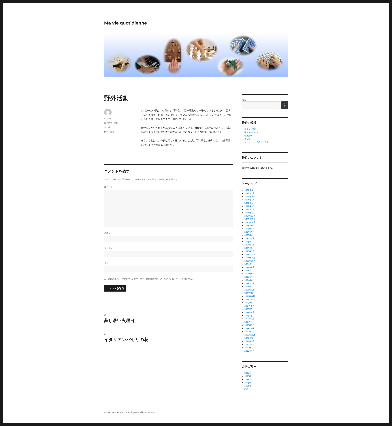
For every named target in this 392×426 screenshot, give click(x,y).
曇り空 (247, 139)
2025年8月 (249, 228)
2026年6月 (249, 196)
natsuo (107, 118)
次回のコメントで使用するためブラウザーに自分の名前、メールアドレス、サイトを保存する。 (151, 279)
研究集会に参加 (251, 132)
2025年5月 (249, 238)
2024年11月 (249, 257)
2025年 (247, 382)
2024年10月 (249, 261)
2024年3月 (249, 283)
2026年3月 (249, 206)
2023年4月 (249, 318)
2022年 (247, 373)
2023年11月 (249, 296)
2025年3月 (249, 244)
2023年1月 (249, 328)
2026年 (247, 386)
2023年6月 (249, 312)
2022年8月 (249, 344)
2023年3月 (249, 322)
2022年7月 (249, 347)
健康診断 (248, 135)
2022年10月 (249, 338)
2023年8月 (249, 306)
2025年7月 (249, 232)
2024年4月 (249, 280)
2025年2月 (249, 248)
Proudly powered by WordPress (140, 412)
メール (108, 248)
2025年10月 (249, 222)
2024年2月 (249, 286)
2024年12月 (249, 254)
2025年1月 (249, 251)
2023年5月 (249, 315)
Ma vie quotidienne (125, 23)
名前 (107, 233)
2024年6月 (249, 273)
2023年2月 (249, 325)
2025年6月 (249, 235)
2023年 (247, 376)
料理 (246, 389)
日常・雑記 (109, 131)
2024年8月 (249, 267)
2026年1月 (249, 212)
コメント (109, 187)
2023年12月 (249, 293)
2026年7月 (249, 193)
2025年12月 (249, 216)
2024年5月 (249, 277)
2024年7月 (249, 270)
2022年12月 (249, 331)
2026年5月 (249, 199)
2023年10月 (249, 299)
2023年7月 (249, 309)
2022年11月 (249, 335)
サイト (107, 263)
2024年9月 (249, 264)
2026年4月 (249, 203)
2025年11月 (249, 219)
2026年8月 (249, 190)
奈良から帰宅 (250, 129)
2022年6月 (249, 351)
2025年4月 (249, 241)
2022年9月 (249, 341)
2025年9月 (249, 225)
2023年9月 (249, 302)
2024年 (107, 127)
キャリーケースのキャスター (257, 142)
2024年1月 (249, 289)
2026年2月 (249, 209)
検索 (244, 99)
